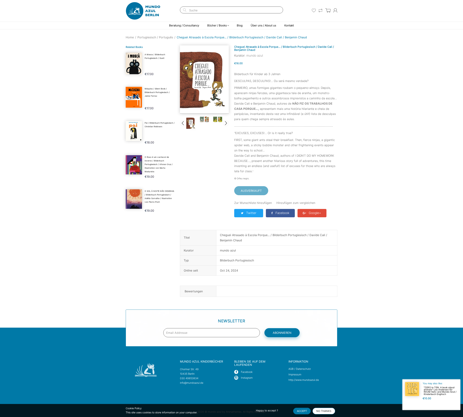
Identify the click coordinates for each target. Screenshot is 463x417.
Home (130, 37)
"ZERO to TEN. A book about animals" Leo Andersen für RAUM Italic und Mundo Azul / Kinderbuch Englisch (440, 390)
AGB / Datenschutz (299, 368)
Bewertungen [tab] (194, 291)
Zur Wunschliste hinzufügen (253, 203)
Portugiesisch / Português (155, 37)
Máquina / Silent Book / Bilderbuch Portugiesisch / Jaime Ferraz (157, 92)
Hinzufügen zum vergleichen (295, 203)
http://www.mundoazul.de (303, 379)
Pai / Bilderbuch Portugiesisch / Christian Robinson (160, 125)
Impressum (294, 374)
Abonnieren (282, 333)
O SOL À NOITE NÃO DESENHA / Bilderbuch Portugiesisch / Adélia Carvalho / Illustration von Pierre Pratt (159, 196)
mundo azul (254, 55)
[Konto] (335, 10)
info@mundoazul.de (191, 382)
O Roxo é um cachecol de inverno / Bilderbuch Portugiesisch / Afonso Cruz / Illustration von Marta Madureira (159, 164)
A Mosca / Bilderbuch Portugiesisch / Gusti (155, 56)
